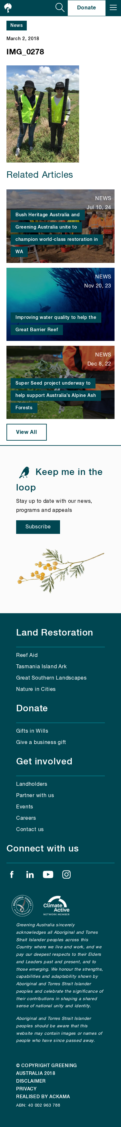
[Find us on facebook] (11, 876)
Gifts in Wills (32, 731)
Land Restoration (54, 632)
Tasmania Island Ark (41, 667)
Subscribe (38, 527)
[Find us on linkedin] (30, 876)
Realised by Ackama (43, 1097)
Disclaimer (31, 1081)
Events (24, 807)
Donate (86, 7)
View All (26, 432)
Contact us (30, 829)
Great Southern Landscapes (51, 678)
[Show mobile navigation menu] (113, 8)
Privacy (26, 1089)
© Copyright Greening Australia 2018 (46, 1070)
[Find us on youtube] (48, 876)
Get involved (44, 761)
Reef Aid (27, 655)
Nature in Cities (36, 689)
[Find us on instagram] (66, 876)
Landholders (31, 784)
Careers (26, 818)
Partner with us (35, 795)
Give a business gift (41, 742)
